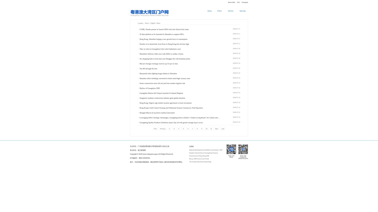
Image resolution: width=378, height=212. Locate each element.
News (210, 11)
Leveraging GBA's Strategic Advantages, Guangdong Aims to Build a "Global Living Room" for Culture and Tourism (182, 118)
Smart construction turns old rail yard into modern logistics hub (162, 83)
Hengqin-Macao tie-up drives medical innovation (157, 113)
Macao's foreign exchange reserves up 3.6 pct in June (159, 64)
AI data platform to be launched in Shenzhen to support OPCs (162, 34)
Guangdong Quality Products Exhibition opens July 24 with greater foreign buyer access (171, 123)
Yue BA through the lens (148, 69)
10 (206, 129)
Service (230, 11)
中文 (238, 2)
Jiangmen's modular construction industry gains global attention (162, 98)
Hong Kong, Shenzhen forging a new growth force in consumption (163, 39)
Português (245, 2)
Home (147, 23)
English (153, 23)
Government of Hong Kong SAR (199, 156)
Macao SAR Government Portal (199, 159)
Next (216, 129)
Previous (162, 129)
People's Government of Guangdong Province (203, 153)
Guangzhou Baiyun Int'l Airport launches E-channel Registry (161, 93)
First (155, 129)
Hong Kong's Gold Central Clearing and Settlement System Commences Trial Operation (171, 108)
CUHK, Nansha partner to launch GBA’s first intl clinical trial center (164, 29)
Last (222, 129)
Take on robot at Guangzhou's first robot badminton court (160, 49)
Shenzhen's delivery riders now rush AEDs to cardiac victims (161, 54)
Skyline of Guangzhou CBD (150, 88)
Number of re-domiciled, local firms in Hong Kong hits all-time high (164, 44)
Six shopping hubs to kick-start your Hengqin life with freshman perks (165, 59)
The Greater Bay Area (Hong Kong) (200, 162)
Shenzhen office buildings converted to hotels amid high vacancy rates (165, 78)
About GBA (231, 2)
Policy (219, 11)
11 (211, 129)
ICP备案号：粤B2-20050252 (140, 158)
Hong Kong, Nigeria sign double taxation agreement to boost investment (166, 103)
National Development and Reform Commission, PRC (205, 150)
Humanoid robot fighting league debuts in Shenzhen (158, 73)
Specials (243, 11)
